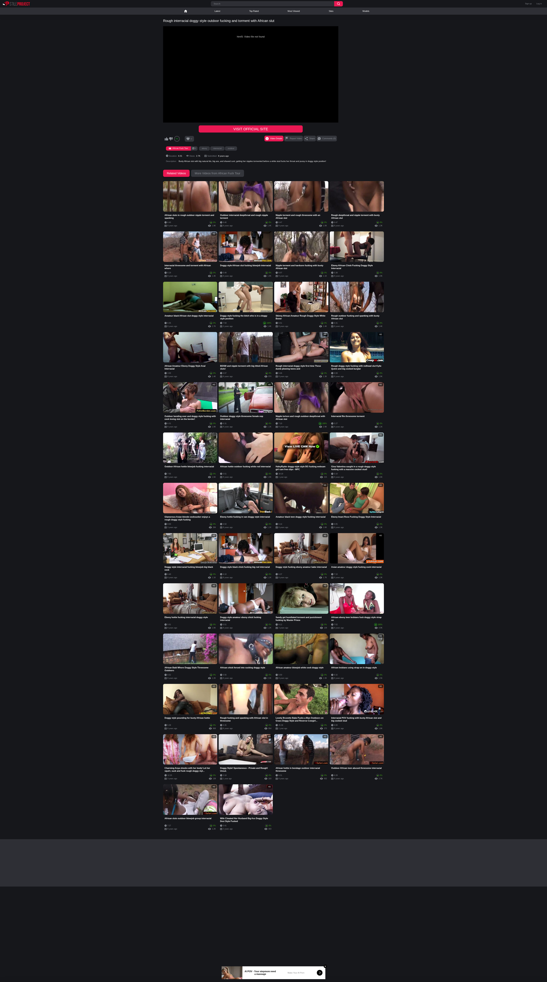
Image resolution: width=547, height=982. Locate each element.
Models (366, 11)
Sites (331, 11)
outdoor (231, 148)
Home (185, 11)
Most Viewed (294, 11)
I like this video (166, 139)
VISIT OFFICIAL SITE (250, 129)
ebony (204, 148)
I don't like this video (171, 139)
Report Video (296, 138)
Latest (217, 11)
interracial (217, 148)
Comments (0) (329, 138)
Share (312, 138)
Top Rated (254, 11)
